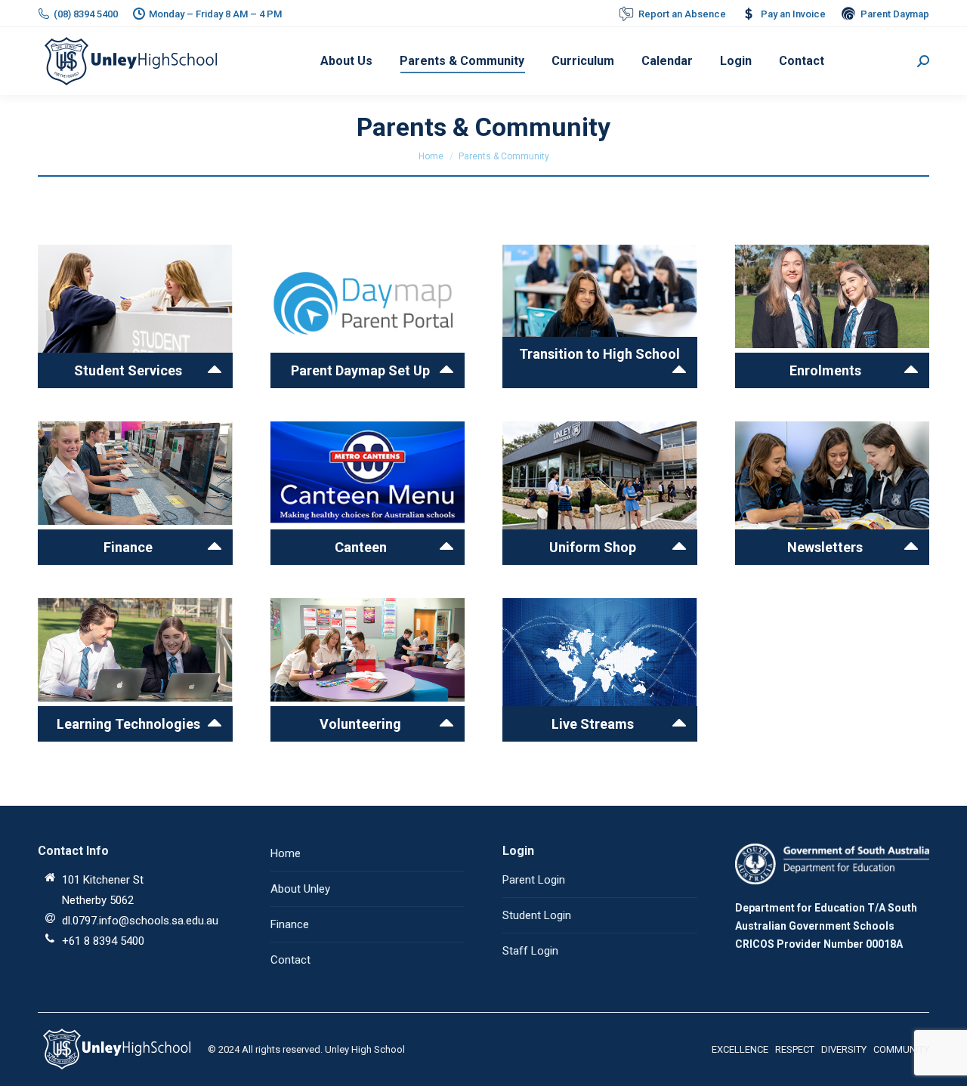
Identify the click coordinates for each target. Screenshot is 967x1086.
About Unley (300, 889)
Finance (289, 924)
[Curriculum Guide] (135, 316)
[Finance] (599, 316)
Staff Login (530, 951)
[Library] (832, 493)
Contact (290, 960)
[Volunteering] (367, 670)
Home (431, 156)
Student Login (536, 915)
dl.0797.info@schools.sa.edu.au (140, 920)
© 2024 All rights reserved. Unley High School (306, 1049)
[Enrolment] (367, 316)
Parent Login (533, 880)
